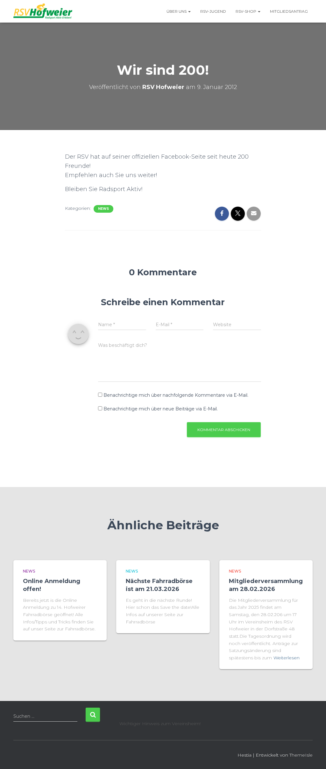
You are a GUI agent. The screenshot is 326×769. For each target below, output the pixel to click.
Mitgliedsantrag (289, 11)
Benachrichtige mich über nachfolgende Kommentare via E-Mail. (175, 395)
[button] (189, 11)
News (103, 209)
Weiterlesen (286, 658)
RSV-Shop (246, 11)
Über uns (177, 11)
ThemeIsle (301, 755)
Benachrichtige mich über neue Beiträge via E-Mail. (160, 409)
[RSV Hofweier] (43, 11)
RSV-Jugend (213, 11)
